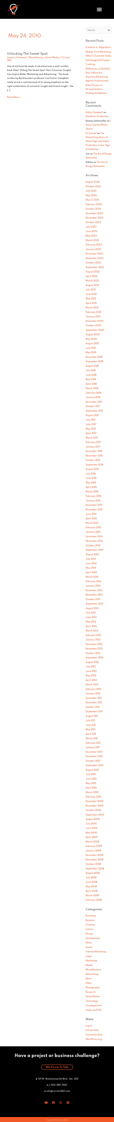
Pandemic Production (97, 116)
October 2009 (93, 810)
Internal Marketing (96, 952)
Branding (91, 916)
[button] (99, 9)
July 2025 (91, 191)
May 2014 (91, 568)
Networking (92, 974)
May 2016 (91, 483)
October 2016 (93, 460)
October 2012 (93, 653)
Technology (92, 1001)
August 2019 (92, 344)
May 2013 (91, 622)
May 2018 (91, 379)
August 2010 (92, 770)
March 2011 (92, 738)
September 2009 (95, 815)
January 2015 (93, 532)
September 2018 (94, 361)
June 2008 (91, 882)
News (89, 979)
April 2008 (92, 891)
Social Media (52, 58)
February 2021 (93, 312)
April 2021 (91, 303)
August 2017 (92, 415)
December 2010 (94, 752)
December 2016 (94, 451)
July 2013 (91, 613)
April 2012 (91, 680)
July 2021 (91, 290)
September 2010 (94, 765)
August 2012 (92, 662)
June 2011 (91, 725)
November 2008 (94, 860)
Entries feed (92, 1030)
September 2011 (94, 712)
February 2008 (94, 900)
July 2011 (90, 721)
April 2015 (91, 519)
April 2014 (91, 572)
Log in (89, 1026)
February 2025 (94, 204)
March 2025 (92, 200)
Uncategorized (94, 1006)
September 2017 (94, 411)
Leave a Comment (16, 58)
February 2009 (94, 846)
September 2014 (94, 550)
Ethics (89, 943)
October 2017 (93, 406)
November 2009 (95, 806)
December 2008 (94, 855)
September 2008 (95, 869)
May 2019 (91, 353)
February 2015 (93, 528)
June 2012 (91, 671)
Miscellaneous (36, 58)
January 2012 (93, 694)
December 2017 (94, 402)
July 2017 (91, 420)
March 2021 (92, 308)
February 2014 (93, 581)
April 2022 (92, 276)
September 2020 (95, 330)
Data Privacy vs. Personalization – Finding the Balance (96, 89)
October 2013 (93, 599)
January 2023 (93, 249)
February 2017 (93, 442)
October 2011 (92, 707)
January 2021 (93, 317)
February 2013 (93, 635)
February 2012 (93, 689)
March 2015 (92, 523)
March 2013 (92, 631)
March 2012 (92, 685)
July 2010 (91, 774)
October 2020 (93, 326)
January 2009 (93, 851)
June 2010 (91, 779)
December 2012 (94, 644)
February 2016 (93, 496)
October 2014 (93, 546)
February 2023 (94, 245)
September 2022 (95, 267)
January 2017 (93, 447)
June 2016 (91, 478)
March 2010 (92, 792)
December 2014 (94, 537)
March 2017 (92, 438)
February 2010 (93, 797)
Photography (93, 988)
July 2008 (91, 878)
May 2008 (91, 887)
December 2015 (94, 505)
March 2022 (92, 281)
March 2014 (92, 577)
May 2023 (91, 236)
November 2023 (94, 218)
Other (89, 983)
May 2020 (91, 339)
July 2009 (91, 824)
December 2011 (94, 698)
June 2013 (91, 617)
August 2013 (92, 608)
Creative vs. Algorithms (98, 47)
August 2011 (92, 716)
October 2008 (93, 864)
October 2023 (93, 222)
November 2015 (94, 510)
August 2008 (93, 873)
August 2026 (93, 182)
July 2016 (91, 474)
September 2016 (94, 465)
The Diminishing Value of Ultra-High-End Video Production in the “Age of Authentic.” (98, 141)
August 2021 (92, 285)
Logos (89, 956)
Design (89, 934)
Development (93, 938)
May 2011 (90, 729)
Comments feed (94, 1035)
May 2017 (91, 429)
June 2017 (91, 424)
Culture (90, 929)
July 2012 (91, 667)
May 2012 (91, 676)
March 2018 (92, 388)
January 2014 (93, 586)
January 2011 (93, 747)
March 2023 (92, 240)
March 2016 (92, 492)
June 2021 (91, 294)
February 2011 (93, 743)
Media (89, 965)
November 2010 (94, 756)
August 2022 (93, 272)
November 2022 (94, 258)
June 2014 (91, 563)
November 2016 (94, 456)
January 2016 (93, 501)
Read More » (14, 96)
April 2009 (92, 837)
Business (90, 920)
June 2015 (91, 514)
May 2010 (91, 783)
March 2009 (92, 842)
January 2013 (93, 640)
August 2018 (92, 366)
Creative (90, 925)
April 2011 (91, 734)
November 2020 (95, 321)
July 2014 (91, 559)
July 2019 (91, 348)
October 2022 (93, 263)
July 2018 (91, 370)
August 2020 (93, 335)
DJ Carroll (91, 133)
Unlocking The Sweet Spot (27, 53)
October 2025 (93, 187)
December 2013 (94, 590)
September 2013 (94, 604)
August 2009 (93, 819)
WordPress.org (94, 1039)
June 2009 (91, 828)
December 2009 (94, 801)
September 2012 (94, 658)
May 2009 (91, 833)
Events (89, 947)
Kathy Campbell (94, 112)
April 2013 (91, 626)
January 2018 (93, 397)
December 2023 (94, 213)
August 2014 (92, 555)
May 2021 (91, 299)
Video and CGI (93, 1010)
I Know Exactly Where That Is (98, 125)
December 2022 (94, 254)
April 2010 (91, 788)
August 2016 (92, 469)
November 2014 (94, 541)
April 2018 (91, 384)
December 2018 (94, 357)
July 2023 (91, 227)
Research (91, 992)
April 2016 (91, 487)
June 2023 (91, 231)
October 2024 (93, 209)
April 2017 (91, 433)
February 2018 (93, 393)
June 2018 (91, 375)
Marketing (91, 961)
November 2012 (94, 649)
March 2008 (92, 896)
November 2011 (94, 703)
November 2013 (94, 595)
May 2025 (91, 195)
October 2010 (93, 761)
